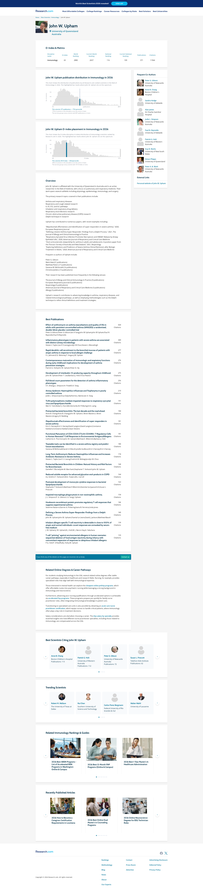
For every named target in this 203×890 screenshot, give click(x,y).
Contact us (125, 557)
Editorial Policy (155, 865)
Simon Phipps (150, 159)
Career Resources (111, 11)
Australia (56, 34)
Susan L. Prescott (137, 658)
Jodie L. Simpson (151, 119)
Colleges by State (129, 11)
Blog (103, 870)
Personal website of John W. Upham (151, 183)
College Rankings (94, 11)
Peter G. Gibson (151, 80)
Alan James (149, 109)
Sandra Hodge (150, 100)
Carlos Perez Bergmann (113, 705)
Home (37, 17)
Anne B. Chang (151, 90)
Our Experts (106, 884)
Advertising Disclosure (158, 860)
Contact (129, 860)
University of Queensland (65, 31)
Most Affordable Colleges (73, 11)
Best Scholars (145, 11)
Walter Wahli (135, 703)
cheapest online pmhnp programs (99, 585)
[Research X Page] (166, 853)
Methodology (107, 865)
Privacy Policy (154, 870)
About (104, 879)
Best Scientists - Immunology (50, 17)
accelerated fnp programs (58, 598)
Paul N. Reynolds (152, 130)
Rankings (105, 860)
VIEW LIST (119, 4)
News (104, 875)
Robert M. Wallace (58, 703)
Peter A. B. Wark (151, 166)
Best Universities (160, 11)
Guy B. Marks (150, 149)
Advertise (130, 870)
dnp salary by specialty (102, 616)
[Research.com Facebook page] (161, 853)
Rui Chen (81, 703)
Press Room (131, 865)
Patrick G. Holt (151, 139)
